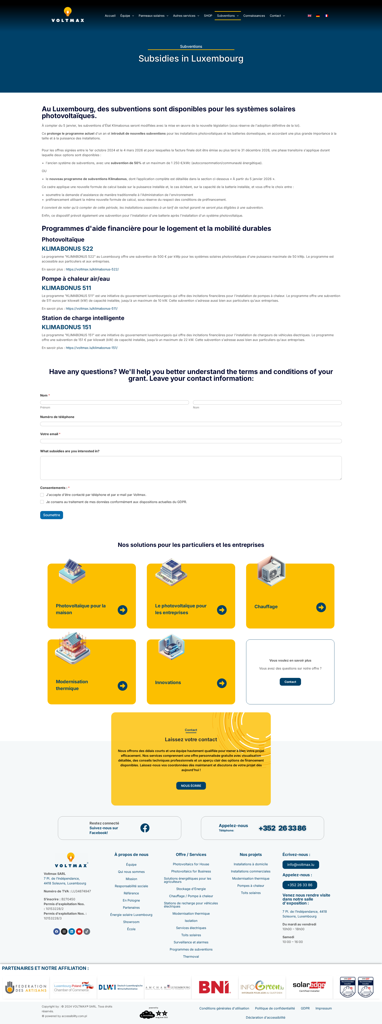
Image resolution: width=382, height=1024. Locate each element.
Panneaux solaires (152, 16)
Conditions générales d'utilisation (224, 1008)
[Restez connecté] (145, 828)
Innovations (168, 682)
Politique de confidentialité (275, 1008)
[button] (127, 15)
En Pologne (131, 900)
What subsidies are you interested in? (69, 451)
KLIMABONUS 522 (67, 248)
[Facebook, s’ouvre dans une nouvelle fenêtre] (56, 931)
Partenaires (131, 907)
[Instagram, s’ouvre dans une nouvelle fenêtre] (64, 931)
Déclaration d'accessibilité (265, 1017)
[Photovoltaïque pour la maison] (123, 610)
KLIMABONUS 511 (66, 287)
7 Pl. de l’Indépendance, (62, 878)
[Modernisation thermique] (123, 686)
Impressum (324, 1008)
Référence (131, 893)
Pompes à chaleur (250, 886)
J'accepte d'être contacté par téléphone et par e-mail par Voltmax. (96, 495)
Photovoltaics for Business (191, 871)
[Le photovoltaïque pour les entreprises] (222, 610)
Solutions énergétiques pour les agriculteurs (187, 880)
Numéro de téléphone (57, 417)
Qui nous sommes (131, 872)
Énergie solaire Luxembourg (131, 915)
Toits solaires (191, 935)
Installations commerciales (250, 871)
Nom (196, 407)
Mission (131, 879)
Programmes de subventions (191, 949)
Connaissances (254, 16)
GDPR (305, 1008)
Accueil (110, 16)
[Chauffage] (321, 607)
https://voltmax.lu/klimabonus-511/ (92, 308)
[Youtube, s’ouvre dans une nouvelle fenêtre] (79, 931)
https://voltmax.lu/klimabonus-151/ (92, 348)
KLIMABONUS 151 (66, 327)
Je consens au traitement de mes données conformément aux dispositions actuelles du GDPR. (116, 502)
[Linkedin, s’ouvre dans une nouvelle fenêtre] (71, 931)
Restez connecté (104, 823)
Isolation (191, 921)
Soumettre (51, 515)
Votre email (50, 434)
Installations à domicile (251, 864)
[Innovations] (222, 683)
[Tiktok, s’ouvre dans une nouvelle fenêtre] (87, 931)
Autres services (184, 16)
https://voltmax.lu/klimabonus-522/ (92, 269)
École (131, 929)
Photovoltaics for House (191, 864)
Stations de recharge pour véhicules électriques (191, 904)
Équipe (125, 16)
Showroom (131, 922)
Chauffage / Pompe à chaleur (191, 896)
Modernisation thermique (191, 913)
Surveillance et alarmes (191, 942)
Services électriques (191, 928)
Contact (275, 16)
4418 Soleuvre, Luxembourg (65, 883)
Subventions (226, 16)
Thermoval (191, 956)
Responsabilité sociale (131, 886)
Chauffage (266, 606)
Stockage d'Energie (191, 889)
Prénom (45, 407)
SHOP (208, 16)
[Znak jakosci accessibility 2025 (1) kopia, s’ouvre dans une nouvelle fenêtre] (154, 1013)
